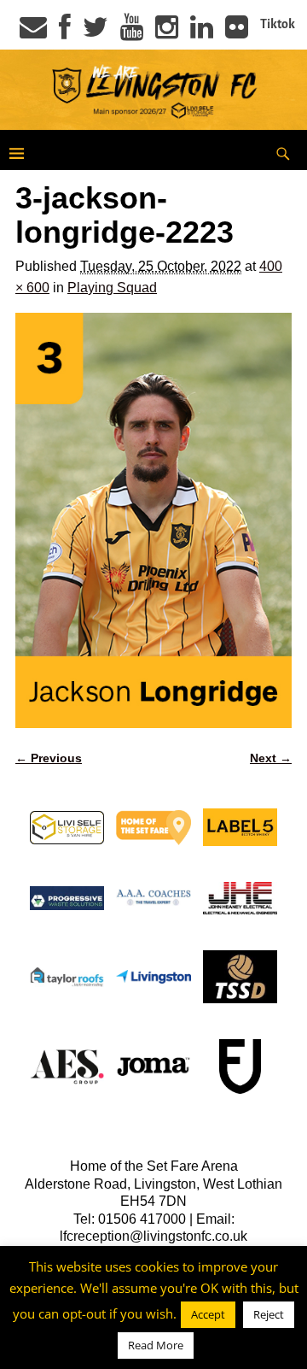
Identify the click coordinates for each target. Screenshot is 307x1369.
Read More (155, 1345)
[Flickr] (236, 32)
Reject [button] (268, 1314)
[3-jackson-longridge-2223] (153, 520)
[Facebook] (65, 32)
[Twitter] (95, 32)
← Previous (48, 758)
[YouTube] (131, 32)
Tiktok (277, 24)
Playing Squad (112, 287)
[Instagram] (166, 32)
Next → (271, 758)
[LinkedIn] (201, 32)
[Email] (33, 32)
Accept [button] (208, 1314)
